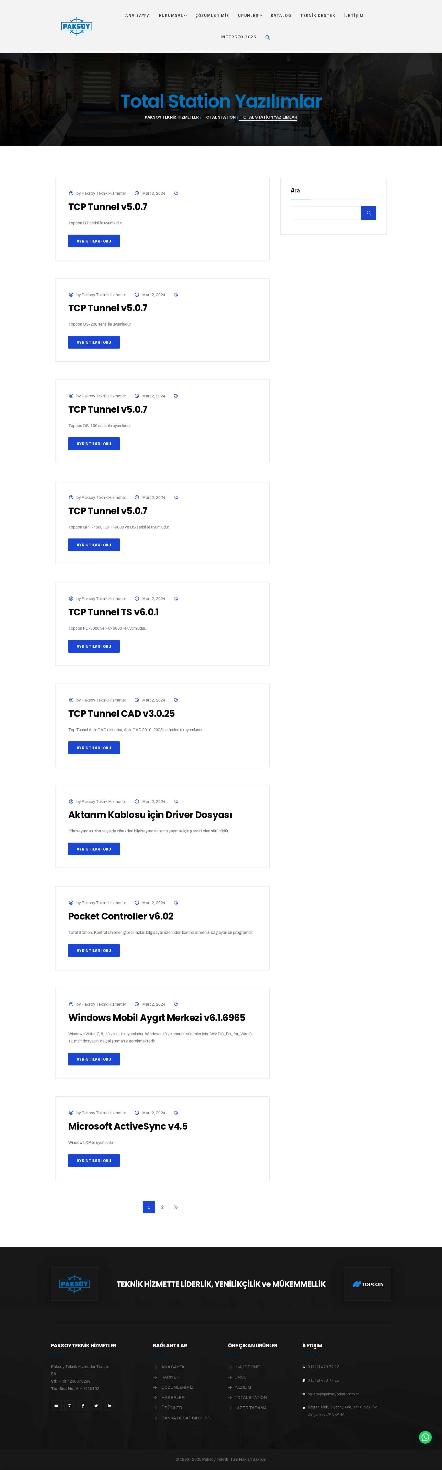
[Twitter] (96, 1405)
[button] (269, 37)
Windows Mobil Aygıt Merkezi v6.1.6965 (156, 1017)
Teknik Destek (317, 15)
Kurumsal (171, 15)
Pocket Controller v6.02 (120, 916)
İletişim (354, 15)
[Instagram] (69, 1405)
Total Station (251, 1397)
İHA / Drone (247, 1367)
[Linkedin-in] (109, 1405)
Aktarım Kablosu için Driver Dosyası (150, 814)
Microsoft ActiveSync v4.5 (127, 1126)
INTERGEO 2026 (238, 37)
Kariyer (170, 1377)
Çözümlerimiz (212, 15)
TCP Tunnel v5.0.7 (107, 206)
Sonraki (176, 1207)
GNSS (241, 1377)
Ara (295, 191)
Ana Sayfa (137, 15)
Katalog (281, 15)
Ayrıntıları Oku (94, 241)
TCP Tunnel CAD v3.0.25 (121, 713)
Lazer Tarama (251, 1408)
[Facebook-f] (83, 1405)
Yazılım (243, 1387)
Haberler (173, 1397)
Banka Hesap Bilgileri (186, 1418)
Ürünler (248, 15)
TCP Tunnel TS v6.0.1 (113, 612)
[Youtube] (56, 1405)
